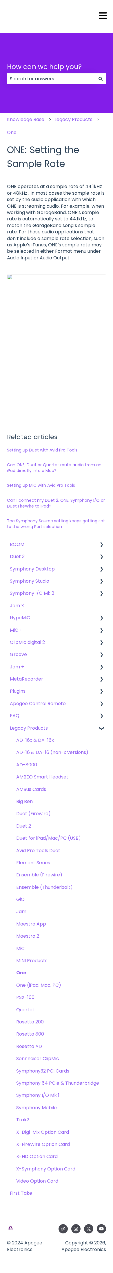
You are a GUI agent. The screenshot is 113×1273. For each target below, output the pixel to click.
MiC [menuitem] (20, 948)
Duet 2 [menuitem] (23, 826)
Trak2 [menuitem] (22, 1119)
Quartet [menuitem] (25, 1009)
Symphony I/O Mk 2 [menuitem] (32, 593)
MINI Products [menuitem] (32, 960)
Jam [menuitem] (21, 911)
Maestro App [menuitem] (31, 924)
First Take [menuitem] (21, 1193)
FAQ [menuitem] (14, 715)
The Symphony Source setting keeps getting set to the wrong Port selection (56, 523)
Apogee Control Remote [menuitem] (38, 703)
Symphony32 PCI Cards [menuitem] (42, 1071)
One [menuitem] (21, 972)
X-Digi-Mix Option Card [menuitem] (42, 1132)
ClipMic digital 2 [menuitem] (27, 642)
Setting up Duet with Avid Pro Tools (42, 450)
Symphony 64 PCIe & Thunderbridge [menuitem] (57, 1083)
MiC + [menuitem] (16, 630)
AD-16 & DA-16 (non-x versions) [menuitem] (52, 752)
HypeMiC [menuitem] (20, 617)
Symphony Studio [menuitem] (29, 581)
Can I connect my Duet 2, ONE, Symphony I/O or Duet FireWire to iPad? (56, 503)
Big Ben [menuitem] (24, 801)
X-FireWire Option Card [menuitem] (43, 1144)
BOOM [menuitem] (17, 544)
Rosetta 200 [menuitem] (30, 1022)
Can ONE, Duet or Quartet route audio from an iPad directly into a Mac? (54, 467)
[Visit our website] (63, 1228)
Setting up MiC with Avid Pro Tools (41, 485)
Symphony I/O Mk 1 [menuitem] (37, 1095)
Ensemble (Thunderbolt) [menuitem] (44, 887)
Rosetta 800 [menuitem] (30, 1034)
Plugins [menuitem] (17, 691)
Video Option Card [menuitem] (37, 1181)
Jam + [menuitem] (17, 667)
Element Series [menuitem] (33, 862)
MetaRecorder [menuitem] (26, 679)
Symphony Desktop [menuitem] (32, 569)
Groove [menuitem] (18, 654)
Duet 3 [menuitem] (17, 556)
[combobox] (51, 78)
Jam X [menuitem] (17, 605)
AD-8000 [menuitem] (26, 764)
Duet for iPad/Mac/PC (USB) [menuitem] (48, 838)
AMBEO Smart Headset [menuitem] (42, 777)
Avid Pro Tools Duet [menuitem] (38, 850)
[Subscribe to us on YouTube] (101, 1228)
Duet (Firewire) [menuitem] (33, 813)
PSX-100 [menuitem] (25, 997)
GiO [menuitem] (20, 899)
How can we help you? (44, 66)
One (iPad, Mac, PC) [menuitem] (38, 985)
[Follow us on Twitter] (88, 1228)
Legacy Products (73, 119)
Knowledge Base (25, 119)
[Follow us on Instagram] (76, 1228)
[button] (101, 545)
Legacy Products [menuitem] (29, 728)
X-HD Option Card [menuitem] (37, 1156)
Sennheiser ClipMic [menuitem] (37, 1058)
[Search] (100, 78)
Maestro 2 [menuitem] (27, 936)
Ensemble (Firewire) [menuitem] (39, 874)
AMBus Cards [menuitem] (31, 789)
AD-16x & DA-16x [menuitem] (35, 740)
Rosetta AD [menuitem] (29, 1046)
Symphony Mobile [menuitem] (36, 1107)
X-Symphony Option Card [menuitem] (45, 1169)
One (12, 132)
